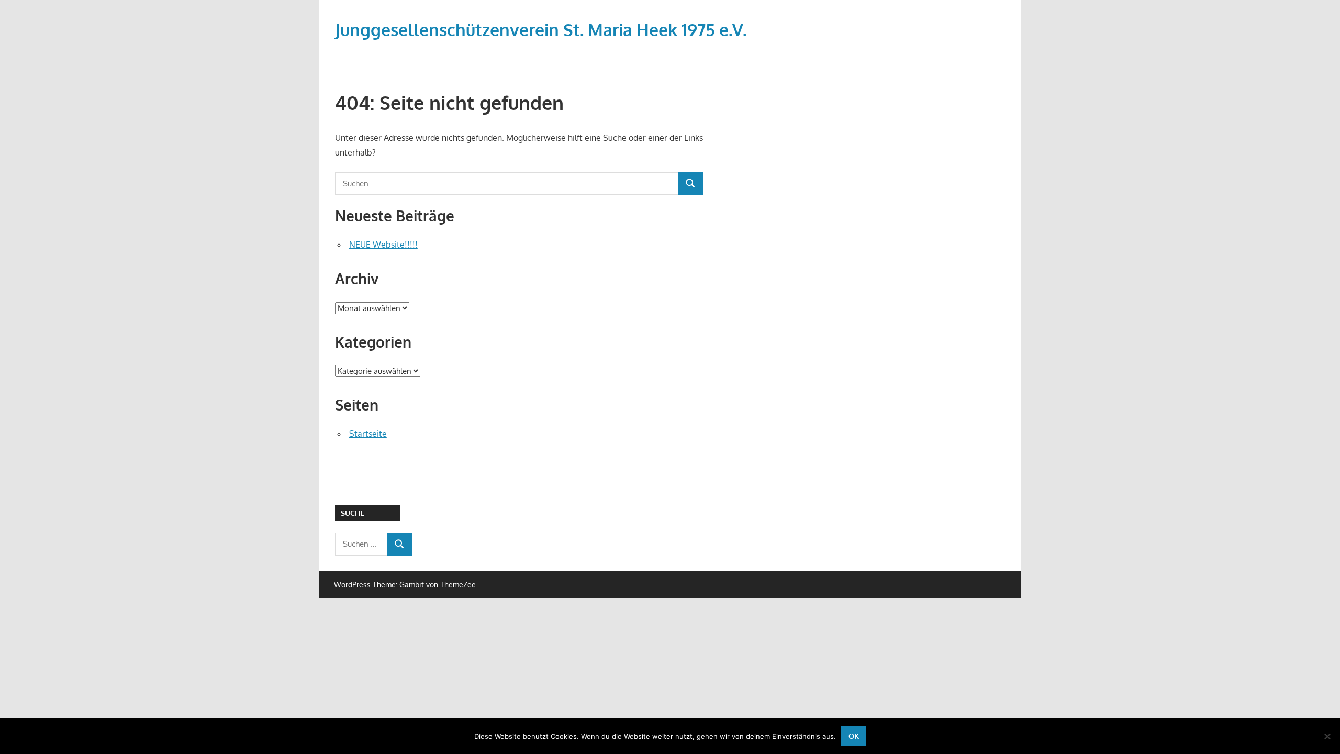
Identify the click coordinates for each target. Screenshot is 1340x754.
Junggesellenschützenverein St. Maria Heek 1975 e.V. (540, 29)
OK (853, 735)
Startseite (368, 433)
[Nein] (1327, 736)
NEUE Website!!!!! (383, 244)
